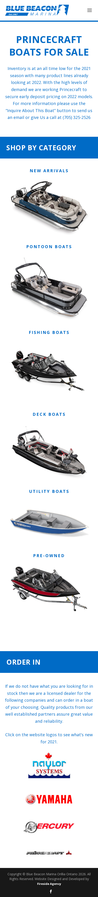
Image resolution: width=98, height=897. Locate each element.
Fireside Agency (49, 884)
